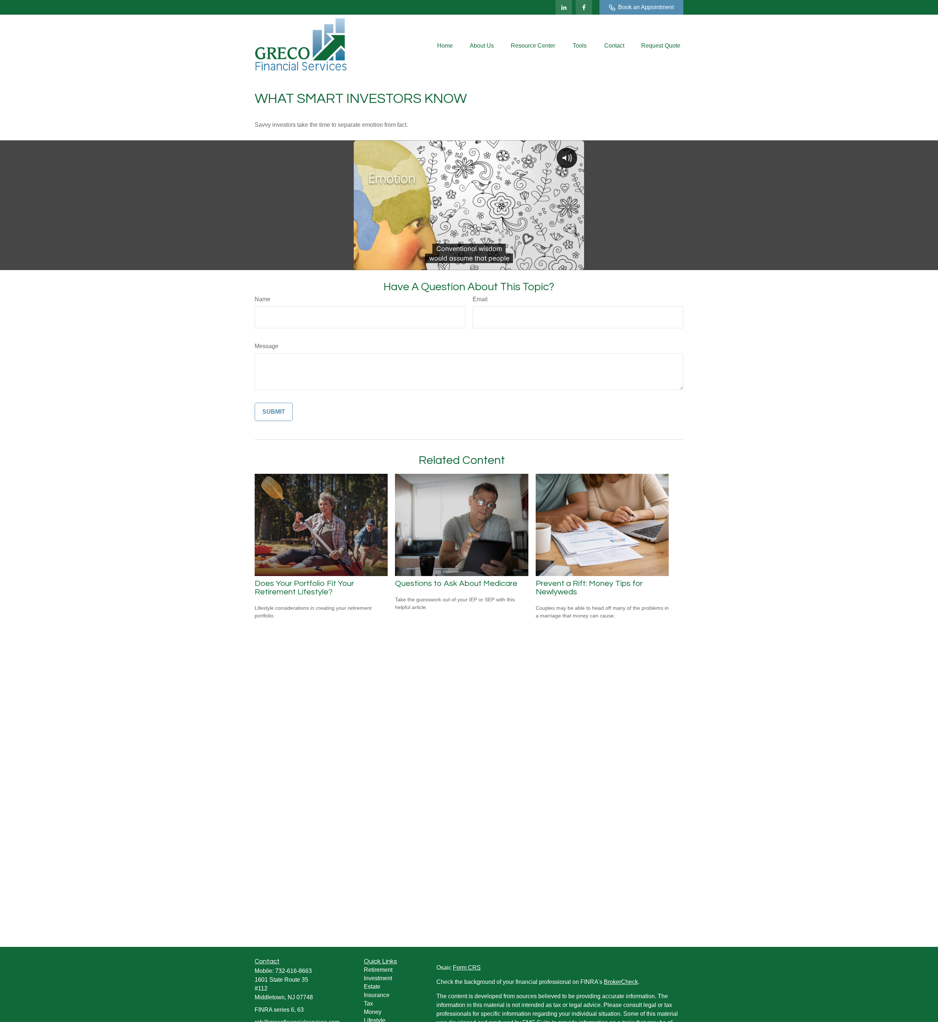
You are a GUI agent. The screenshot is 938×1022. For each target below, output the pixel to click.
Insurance (376, 995)
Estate (372, 987)
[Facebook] (584, 7)
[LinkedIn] (563, 7)
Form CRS (467, 967)
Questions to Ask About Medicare (456, 583)
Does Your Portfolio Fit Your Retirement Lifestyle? (304, 587)
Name (262, 299)
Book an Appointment (646, 7)
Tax (368, 1003)
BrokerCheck (621, 982)
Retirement (378, 970)
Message (266, 346)
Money (372, 1012)
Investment (378, 978)
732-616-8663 (293, 971)
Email (480, 299)
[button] (445, 46)
